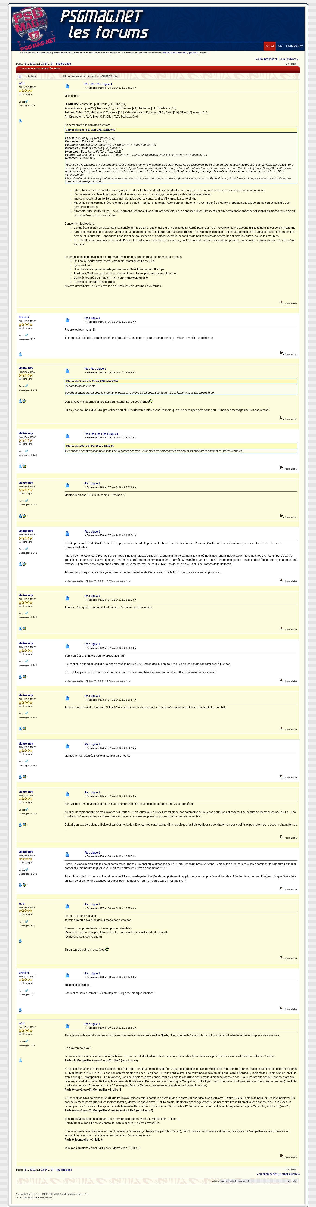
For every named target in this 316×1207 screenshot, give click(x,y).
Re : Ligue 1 (92, 318)
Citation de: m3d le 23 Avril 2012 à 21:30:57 (90, 129)
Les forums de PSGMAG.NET (35, 52)
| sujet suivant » (288, 59)
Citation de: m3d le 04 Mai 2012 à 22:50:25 (90, 446)
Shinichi (24, 317)
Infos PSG (83, 1194)
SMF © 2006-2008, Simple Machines (58, 1194)
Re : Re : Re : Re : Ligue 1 (101, 434)
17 (52, 63)
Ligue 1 (204, 52)
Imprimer (290, 64)
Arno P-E (182, 52)
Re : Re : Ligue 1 (95, 368)
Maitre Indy (26, 368)
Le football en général (134, 52)
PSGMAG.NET (31, 1197)
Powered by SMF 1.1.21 (27, 1194)
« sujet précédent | (266, 59)
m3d (21, 83)
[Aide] (280, 43)
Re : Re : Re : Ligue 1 (98, 84)
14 (46, 63)
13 (42, 63)
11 (34, 63)
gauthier (193, 52)
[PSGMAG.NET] (294, 43)
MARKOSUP (169, 52)
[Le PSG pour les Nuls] (24, 402)
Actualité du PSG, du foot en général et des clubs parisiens (86, 52)
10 (31, 63)
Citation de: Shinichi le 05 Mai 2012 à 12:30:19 (92, 381)
